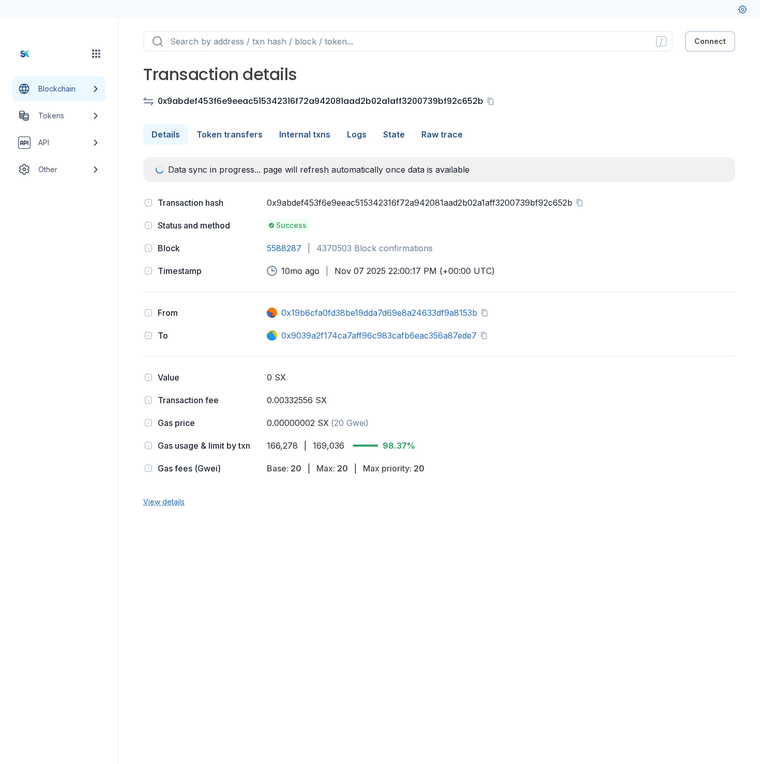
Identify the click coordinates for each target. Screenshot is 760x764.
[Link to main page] (50, 54)
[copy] (493, 101)
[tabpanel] (439, 332)
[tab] (165, 134)
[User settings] (742, 9)
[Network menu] (96, 53)
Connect (710, 41)
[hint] (148, 202)
